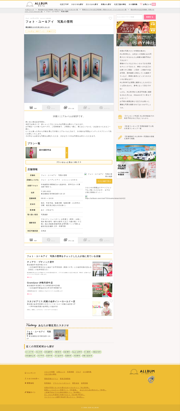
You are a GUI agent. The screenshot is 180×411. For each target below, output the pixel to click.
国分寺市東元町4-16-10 (38, 27)
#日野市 (77, 356)
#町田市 (58, 352)
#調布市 (68, 356)
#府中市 (49, 356)
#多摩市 (67, 352)
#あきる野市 (77, 352)
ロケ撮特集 (87, 372)
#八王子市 (30, 352)
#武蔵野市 (49, 352)
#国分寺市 (97, 352)
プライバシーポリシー (61, 383)
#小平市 (41, 356)
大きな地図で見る (104, 181)
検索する (149, 17)
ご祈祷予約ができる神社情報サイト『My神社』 (62, 392)
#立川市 (39, 352)
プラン (71, 108)
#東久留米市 (87, 356)
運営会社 (75, 383)
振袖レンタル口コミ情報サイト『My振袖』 (61, 390)
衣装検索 (70, 372)
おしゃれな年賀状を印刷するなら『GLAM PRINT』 (64, 395)
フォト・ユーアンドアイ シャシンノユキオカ (38, 18)
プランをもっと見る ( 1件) (67, 162)
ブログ (78, 372)
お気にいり (148, 4)
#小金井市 (59, 356)
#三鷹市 (87, 352)
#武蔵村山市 (30, 356)
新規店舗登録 (65, 379)
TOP (35, 108)
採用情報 (84, 383)
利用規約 (47, 383)
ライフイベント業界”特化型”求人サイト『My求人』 (64, 397)
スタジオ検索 (49, 372)
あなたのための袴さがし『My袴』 (93, 390)
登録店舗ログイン (51, 379)
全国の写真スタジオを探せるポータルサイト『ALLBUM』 (67, 388)
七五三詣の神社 (50, 374)
